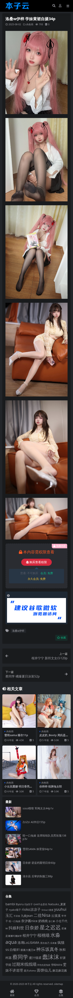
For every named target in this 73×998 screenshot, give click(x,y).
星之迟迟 (50, 927)
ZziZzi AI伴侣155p (34, 822)
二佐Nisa (42, 915)
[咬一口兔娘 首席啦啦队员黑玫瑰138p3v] (13, 839)
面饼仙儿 (44, 970)
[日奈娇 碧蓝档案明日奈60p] (13, 866)
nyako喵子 (15, 910)
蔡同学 (20, 956)
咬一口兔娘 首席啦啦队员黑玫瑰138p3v (44, 837)
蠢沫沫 (50, 957)
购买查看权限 (38, 562)
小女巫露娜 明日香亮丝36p (18, 788)
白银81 (15, 949)
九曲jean (27, 915)
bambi (10, 904)
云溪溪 (56, 915)
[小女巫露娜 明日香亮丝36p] (19, 762)
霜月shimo (30, 970)
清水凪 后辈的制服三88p (38, 876)
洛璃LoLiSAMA (28, 942)
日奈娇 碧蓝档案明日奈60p (39, 863)
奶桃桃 (43, 921)
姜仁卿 (51, 921)
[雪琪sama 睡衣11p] (19, 711)
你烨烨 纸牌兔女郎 (50, 786)
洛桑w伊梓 (18, 630)
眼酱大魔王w (28, 950)
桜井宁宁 (30, 935)
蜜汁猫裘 (35, 958)
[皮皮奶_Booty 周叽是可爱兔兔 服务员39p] (54, 711)
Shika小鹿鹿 (47, 909)
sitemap (58, 984)
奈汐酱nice (29, 921)
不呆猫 (17, 915)
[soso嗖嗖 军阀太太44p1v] (13, 812)
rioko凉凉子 (31, 909)
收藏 (63, 637)
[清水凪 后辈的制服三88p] (13, 880)
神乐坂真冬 (47, 949)
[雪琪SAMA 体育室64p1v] (13, 853)
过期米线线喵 (24, 964)
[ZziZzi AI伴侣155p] (13, 826)
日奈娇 (32, 927)
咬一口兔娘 (14, 921)
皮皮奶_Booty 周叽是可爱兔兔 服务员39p (53, 736)
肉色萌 (29, 24)
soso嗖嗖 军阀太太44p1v (38, 808)
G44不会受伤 (40, 904)
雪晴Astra (56, 964)
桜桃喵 (43, 935)
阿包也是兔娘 (43, 964)
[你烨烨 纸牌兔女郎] (54, 762)
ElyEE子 (29, 904)
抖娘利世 (16, 927)
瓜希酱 (53, 943)
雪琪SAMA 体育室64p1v (37, 849)
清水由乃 (44, 942)
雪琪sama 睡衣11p (16, 735)
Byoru (20, 904)
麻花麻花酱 (59, 970)
